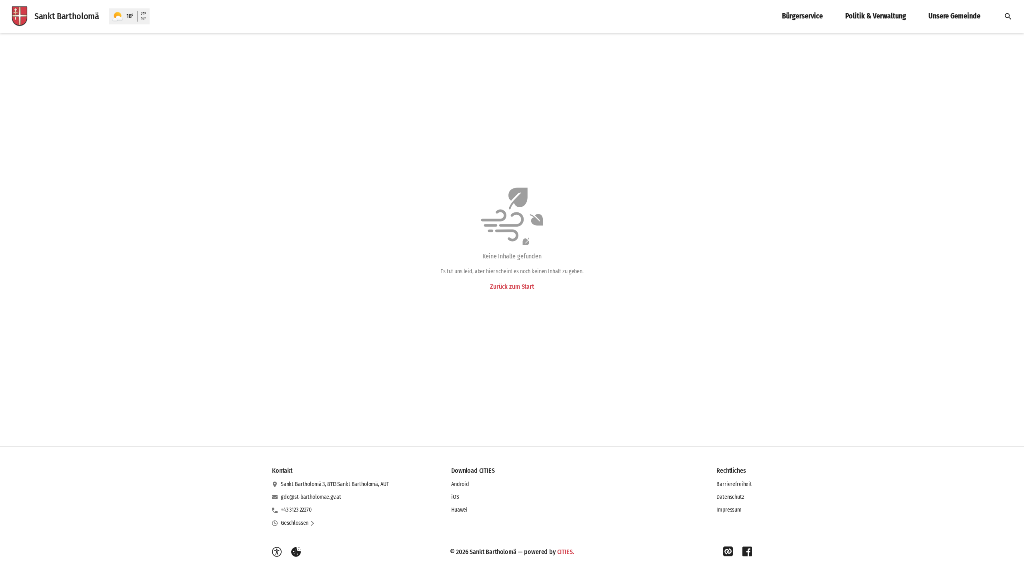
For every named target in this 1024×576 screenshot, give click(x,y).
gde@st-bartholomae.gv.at (311, 497)
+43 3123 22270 (296, 509)
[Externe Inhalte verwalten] (296, 552)
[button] (298, 523)
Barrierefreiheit (734, 484)
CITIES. (565, 552)
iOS (455, 497)
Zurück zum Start (512, 286)
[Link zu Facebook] (747, 551)
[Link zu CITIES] (728, 551)
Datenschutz (730, 497)
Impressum (729, 509)
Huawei (459, 509)
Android (460, 484)
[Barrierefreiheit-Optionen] (277, 552)
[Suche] (1008, 16)
